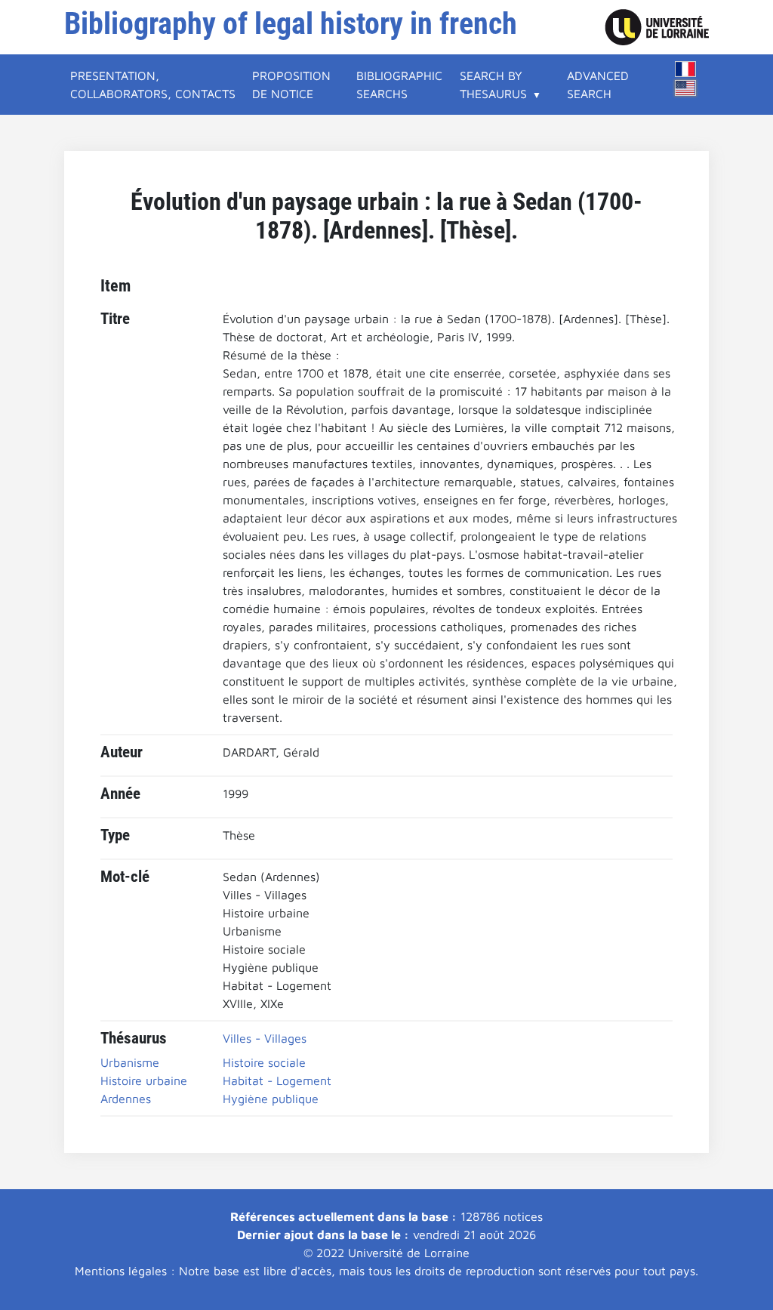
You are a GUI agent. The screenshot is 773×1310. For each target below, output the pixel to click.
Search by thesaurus (493, 84)
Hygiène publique (271, 1098)
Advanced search (598, 84)
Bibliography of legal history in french (290, 24)
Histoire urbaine (143, 1080)
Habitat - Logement (277, 1080)
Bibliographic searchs (399, 84)
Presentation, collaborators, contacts (153, 84)
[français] (685, 69)
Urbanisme (129, 1062)
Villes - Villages (264, 1038)
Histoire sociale (264, 1062)
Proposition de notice (291, 84)
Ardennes (125, 1098)
